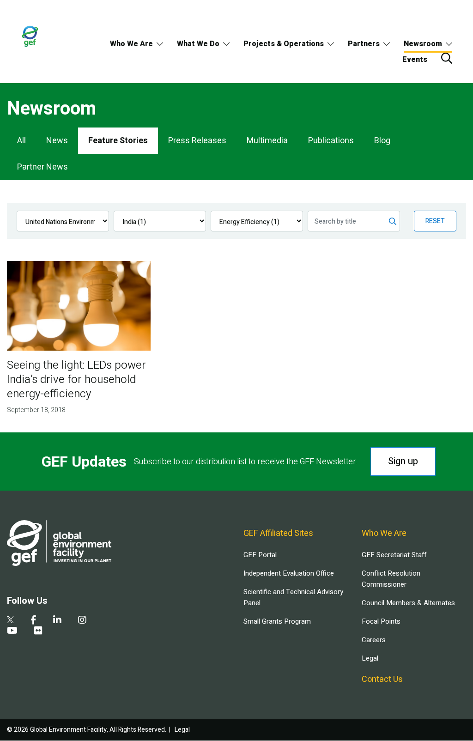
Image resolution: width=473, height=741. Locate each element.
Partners (364, 43)
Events (414, 59)
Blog (382, 140)
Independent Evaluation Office (288, 573)
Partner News (42, 167)
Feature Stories (118, 140)
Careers (374, 640)
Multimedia (267, 140)
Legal (370, 658)
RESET (435, 221)
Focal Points (381, 621)
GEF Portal (260, 555)
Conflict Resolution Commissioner (391, 578)
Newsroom (423, 43)
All (21, 140)
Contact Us (382, 679)
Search (446, 58)
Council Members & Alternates (408, 603)
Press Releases (197, 140)
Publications (331, 140)
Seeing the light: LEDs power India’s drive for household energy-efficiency (76, 379)
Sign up (403, 461)
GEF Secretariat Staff (394, 555)
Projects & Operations (283, 43)
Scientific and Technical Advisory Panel (293, 597)
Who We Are (131, 43)
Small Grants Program (277, 621)
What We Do (198, 43)
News (57, 140)
